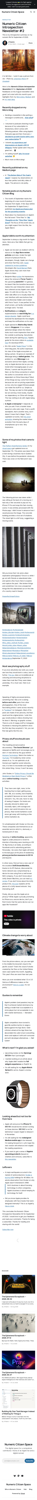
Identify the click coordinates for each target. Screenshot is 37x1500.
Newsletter (6, 19)
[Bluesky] (15, 1476)
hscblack (8, 710)
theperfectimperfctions (10, 596)
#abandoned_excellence (25, 653)
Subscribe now (7, 1230)
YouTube (5, 758)
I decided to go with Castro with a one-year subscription (19, 136)
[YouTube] (22, 1476)
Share (31, 43)
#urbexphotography (22, 635)
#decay (29, 656)
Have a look (9, 1206)
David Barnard (22, 268)
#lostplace (16, 651)
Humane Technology (10, 755)
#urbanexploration (9, 638)
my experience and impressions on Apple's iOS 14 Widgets (17, 145)
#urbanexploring (8, 640)
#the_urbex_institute (10, 643)
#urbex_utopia (23, 643)
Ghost (23, 1493)
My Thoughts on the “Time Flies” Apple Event (19, 220)
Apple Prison (21, 346)
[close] (34, 4)
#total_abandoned (9, 653)
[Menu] (34, 11)
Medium (28, 97)
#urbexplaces (7, 630)
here (25, 338)
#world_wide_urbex (9, 645)
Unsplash (5, 81)
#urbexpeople (18, 630)
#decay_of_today (19, 656)
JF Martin (11, 42)
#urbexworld (29, 632)
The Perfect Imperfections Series (14, 446)
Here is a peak (18, 985)
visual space (7, 448)
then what (29, 118)
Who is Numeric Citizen (13, 1489)
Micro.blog (20, 97)
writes (19, 276)
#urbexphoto (19, 640)
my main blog (10, 99)
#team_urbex (22, 645)
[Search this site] (31, 11)
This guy (11, 675)
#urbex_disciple (8, 632)
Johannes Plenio (19, 79)
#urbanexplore (21, 638)
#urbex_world (19, 632)
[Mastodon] (18, 1476)
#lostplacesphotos (24, 648)
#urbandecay (7, 658)
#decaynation (7, 656)
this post (15, 884)
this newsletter (10, 1159)
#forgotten (24, 651)
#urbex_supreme (8, 635)
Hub (25, 1489)
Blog (30, 1489)
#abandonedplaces (9, 648)
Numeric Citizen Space (13, 12)
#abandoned (7, 651)
